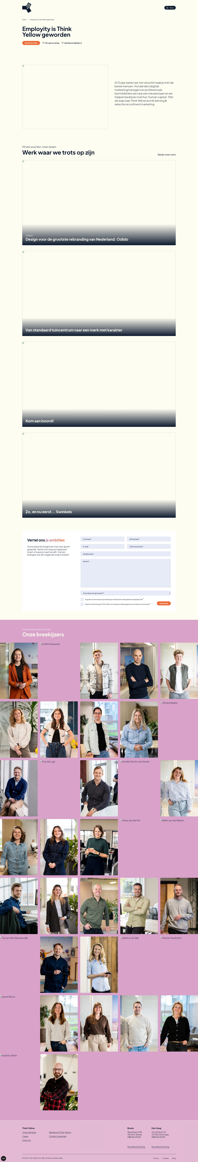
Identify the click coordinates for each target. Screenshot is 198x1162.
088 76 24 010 (134, 1137)
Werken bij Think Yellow (60, 1132)
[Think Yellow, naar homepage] (26, 7)
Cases (25, 1136)
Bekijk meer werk (167, 154)
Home (24, 19)
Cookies (165, 1158)
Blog (174, 1158)
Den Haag (156, 1128)
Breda (130, 1128)
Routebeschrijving (136, 1146)
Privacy (156, 1158)
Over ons (26, 1140)
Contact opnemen (58, 1136)
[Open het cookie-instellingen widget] (3, 1158)
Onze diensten (29, 1132)
